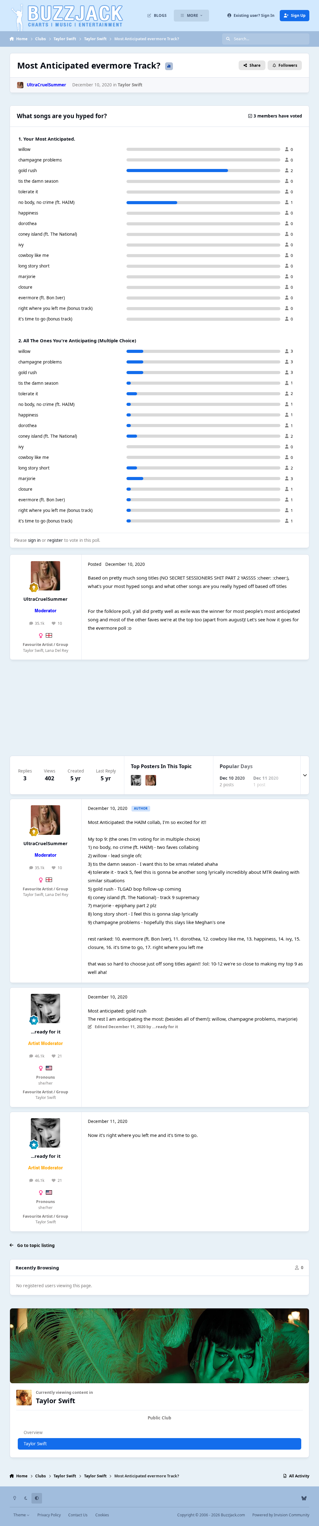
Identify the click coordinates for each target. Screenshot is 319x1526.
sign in (34, 540)
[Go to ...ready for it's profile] (136, 780)
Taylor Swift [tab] (35, 1444)
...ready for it (45, 1031)
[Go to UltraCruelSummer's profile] (20, 85)
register (55, 540)
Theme (20, 1515)
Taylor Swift (130, 85)
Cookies (102, 1515)
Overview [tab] (33, 1432)
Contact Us (78, 1515)
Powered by (280, 1515)
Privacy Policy (49, 1515)
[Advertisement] (160, 708)
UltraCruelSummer (45, 599)
